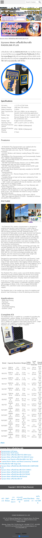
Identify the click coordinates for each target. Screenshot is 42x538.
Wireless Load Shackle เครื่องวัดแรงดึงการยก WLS (17, 459)
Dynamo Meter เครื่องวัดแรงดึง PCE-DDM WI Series (17, 457)
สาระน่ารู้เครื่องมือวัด (19, 500)
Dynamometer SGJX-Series (10, 453)
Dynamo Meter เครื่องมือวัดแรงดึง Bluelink (14, 476)
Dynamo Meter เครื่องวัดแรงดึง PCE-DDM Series (16, 455)
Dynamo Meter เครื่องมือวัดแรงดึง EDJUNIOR (15, 472)
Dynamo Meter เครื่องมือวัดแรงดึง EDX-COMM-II (16, 470)
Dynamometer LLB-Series (9, 451)
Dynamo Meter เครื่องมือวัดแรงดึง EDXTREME (15, 474)
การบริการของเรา (13, 500)
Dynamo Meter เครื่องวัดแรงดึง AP (11, 479)
